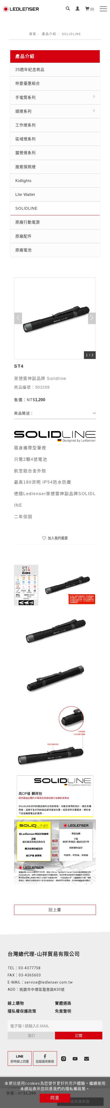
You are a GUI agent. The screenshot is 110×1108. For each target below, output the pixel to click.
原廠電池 (23, 250)
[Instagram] (64, 1058)
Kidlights (23, 180)
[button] (67, 9)
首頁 (32, 34)
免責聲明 (63, 1011)
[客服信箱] (87, 1058)
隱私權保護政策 (22, 1011)
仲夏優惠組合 (27, 83)
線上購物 (16, 1003)
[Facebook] (45, 1058)
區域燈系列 (25, 139)
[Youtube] (75, 1058)
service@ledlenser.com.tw (49, 982)
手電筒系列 (25, 97)
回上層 (55, 910)
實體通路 (63, 1003)
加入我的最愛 (57, 538)
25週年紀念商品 (30, 69)
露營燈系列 (25, 153)
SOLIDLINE (71, 34)
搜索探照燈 (25, 167)
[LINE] (20, 1058)
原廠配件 (23, 236)
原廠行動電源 (27, 222)
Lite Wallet (25, 194)
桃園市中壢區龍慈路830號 (42, 989)
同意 (55, 1097)
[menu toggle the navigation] (103, 9)
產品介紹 (49, 34)
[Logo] (21, 9)
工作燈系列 (25, 125)
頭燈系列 (23, 111)
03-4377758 (29, 968)
